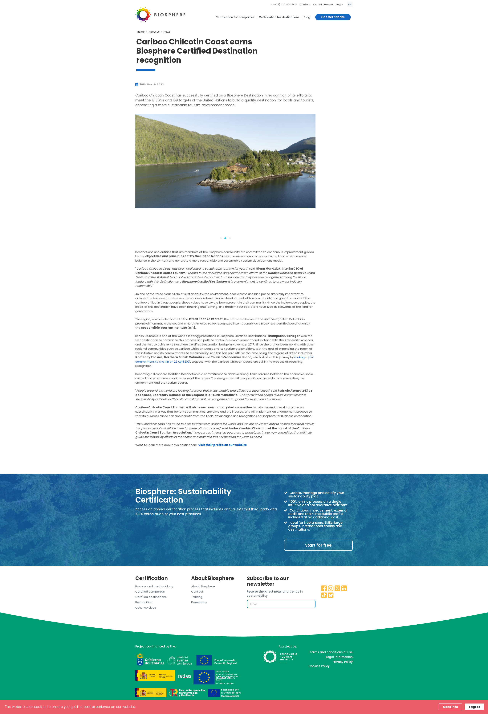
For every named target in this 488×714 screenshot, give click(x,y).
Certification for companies (235, 17)
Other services (145, 608)
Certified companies (150, 592)
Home (141, 32)
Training (196, 597)
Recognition (143, 602)
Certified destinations (151, 597)
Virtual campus (323, 4)
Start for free (318, 545)
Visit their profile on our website (222, 445)
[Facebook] (324, 588)
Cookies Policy (319, 666)
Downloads (199, 602)
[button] (220, 238)
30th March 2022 (151, 84)
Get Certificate (333, 17)
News (167, 32)
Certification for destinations (279, 17)
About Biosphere (203, 586)
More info (450, 707)
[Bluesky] (331, 595)
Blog (307, 17)
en (349, 4)
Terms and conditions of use (331, 652)
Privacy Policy (342, 662)
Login (339, 4)
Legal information (339, 657)
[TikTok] (324, 595)
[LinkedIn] (344, 588)
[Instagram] (331, 588)
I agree (474, 707)
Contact (304, 4)
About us (154, 32)
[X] (337, 588)
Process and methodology (154, 586)
